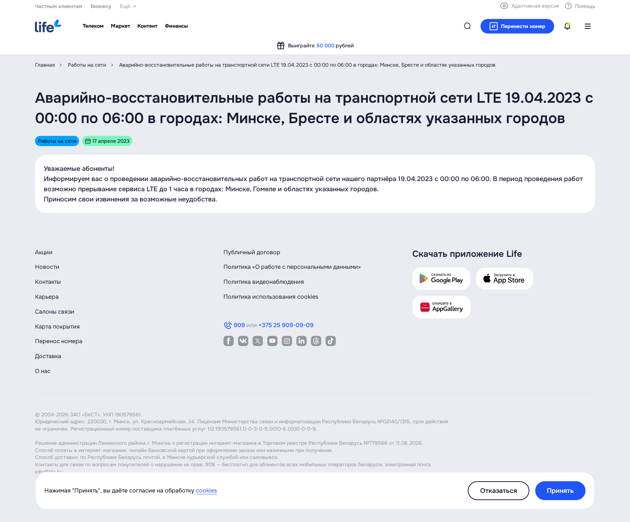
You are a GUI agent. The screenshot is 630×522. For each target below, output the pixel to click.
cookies (206, 490)
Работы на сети (87, 65)
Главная (45, 65)
